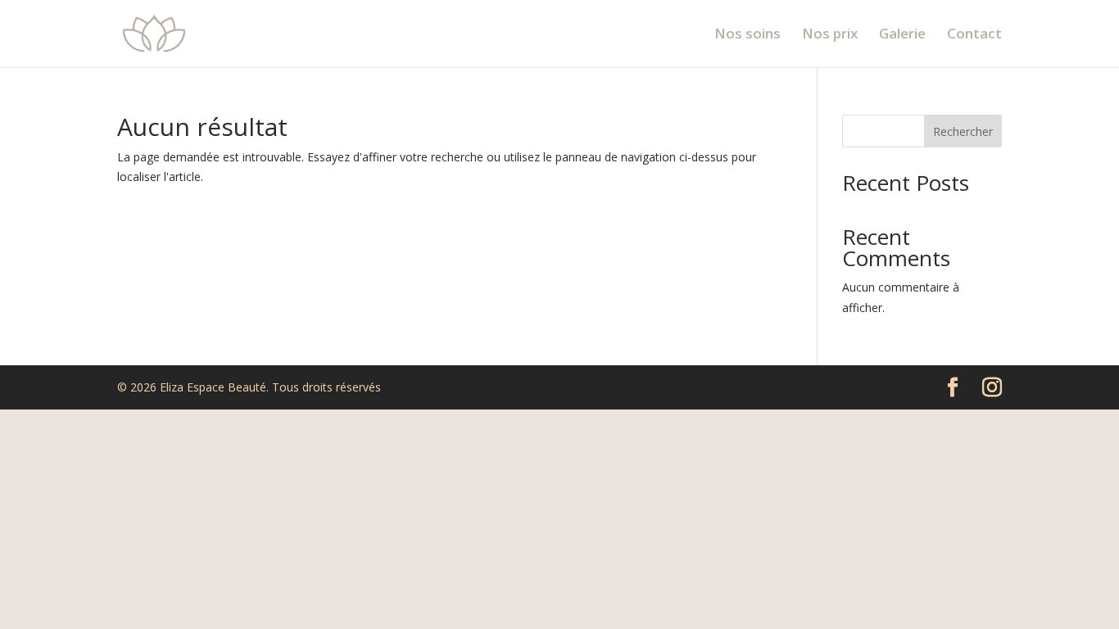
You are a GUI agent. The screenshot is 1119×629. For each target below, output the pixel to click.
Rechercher (963, 131)
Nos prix (830, 35)
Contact (974, 35)
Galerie (902, 35)
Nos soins (747, 35)
